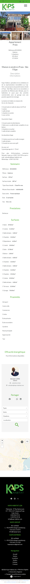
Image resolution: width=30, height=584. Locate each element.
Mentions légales (23, 569)
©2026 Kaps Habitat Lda (9, 569)
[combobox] (15, 408)
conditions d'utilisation (11, 582)
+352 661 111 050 (15, 542)
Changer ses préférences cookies (16, 574)
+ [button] (2, 441)
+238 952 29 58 (16, 383)
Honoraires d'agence (16, 572)
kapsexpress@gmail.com (15, 544)
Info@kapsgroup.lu (15, 532)
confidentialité (26, 580)
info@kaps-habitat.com (15, 519)
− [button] (2, 443)
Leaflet (28, 469)
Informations (15, 76)
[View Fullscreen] (2, 446)
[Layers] (27, 441)
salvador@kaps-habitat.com (16, 385)
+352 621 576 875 (15, 530)
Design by (17, 576)
